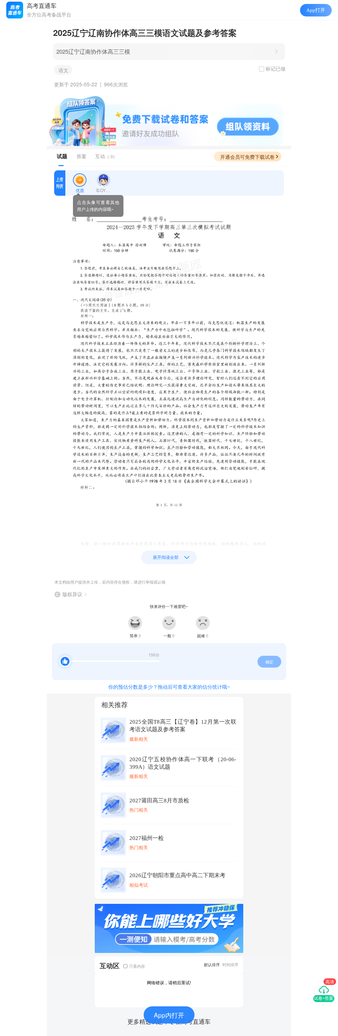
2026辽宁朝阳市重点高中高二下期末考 (177, 875)
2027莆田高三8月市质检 (159, 800)
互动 (106, 156)
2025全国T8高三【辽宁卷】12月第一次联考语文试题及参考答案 (182, 726)
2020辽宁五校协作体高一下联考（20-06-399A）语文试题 (182, 763)
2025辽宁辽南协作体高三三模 (93, 51)
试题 (62, 156)
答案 (81, 156)
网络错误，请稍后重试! (169, 982)
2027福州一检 (146, 838)
